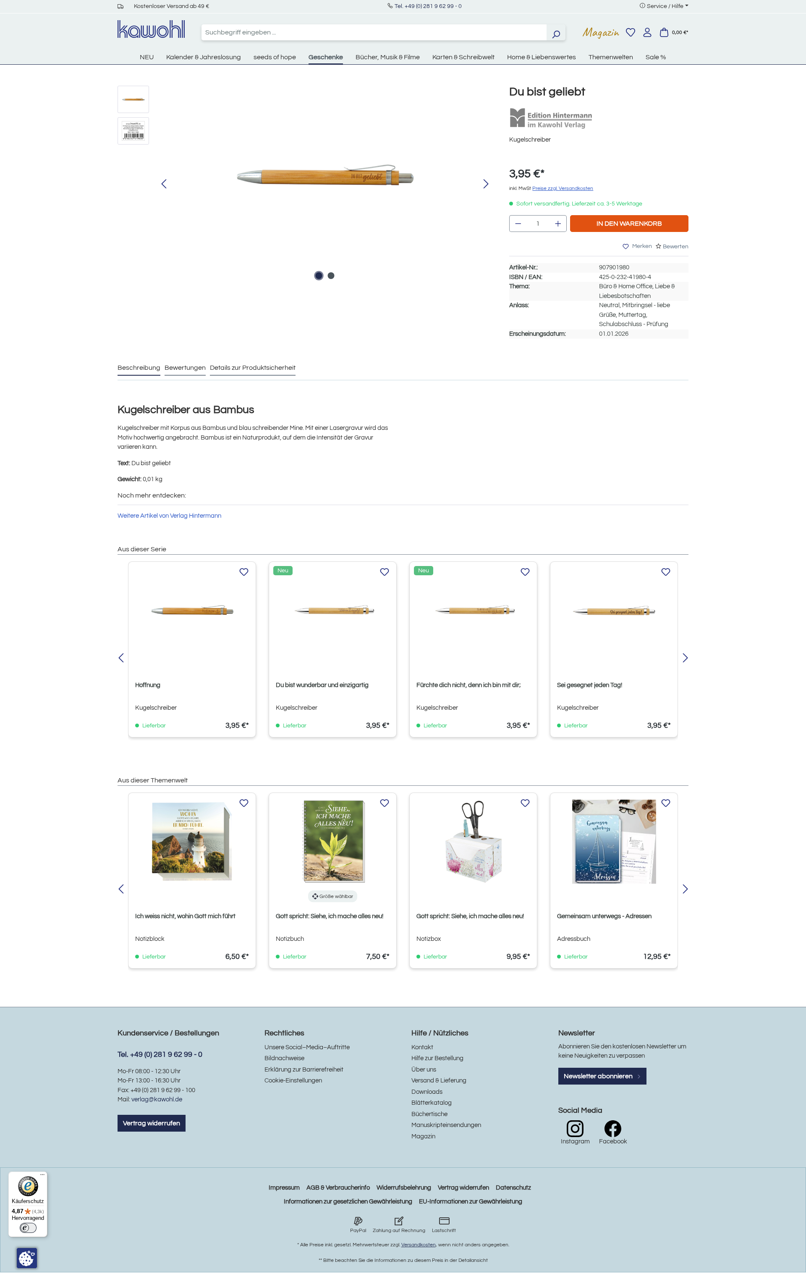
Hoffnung (147, 685)
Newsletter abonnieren (599, 1076)
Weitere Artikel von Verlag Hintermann (169, 516)
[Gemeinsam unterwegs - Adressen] (614, 841)
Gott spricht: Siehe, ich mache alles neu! (329, 916)
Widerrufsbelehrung (404, 1188)
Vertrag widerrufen (151, 1123)
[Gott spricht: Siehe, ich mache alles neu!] (332, 841)
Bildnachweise (284, 1058)
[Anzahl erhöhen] (558, 223)
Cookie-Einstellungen (293, 1080)
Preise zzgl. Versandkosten (562, 188)
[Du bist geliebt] (325, 176)
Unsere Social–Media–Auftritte (307, 1047)
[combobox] (374, 32)
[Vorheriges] (163, 184)
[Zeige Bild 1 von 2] (318, 275)
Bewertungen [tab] (185, 367)
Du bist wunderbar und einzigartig (322, 685)
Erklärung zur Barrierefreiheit (303, 1069)
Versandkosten (418, 1245)
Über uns (423, 1069)
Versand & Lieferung (438, 1080)
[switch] (28, 1228)
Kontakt (422, 1047)
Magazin (600, 32)
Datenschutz (513, 1188)
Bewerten (675, 247)
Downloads (426, 1092)
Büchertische (429, 1114)
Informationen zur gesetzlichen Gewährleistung (348, 1201)
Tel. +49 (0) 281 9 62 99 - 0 (428, 6)
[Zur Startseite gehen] (151, 29)
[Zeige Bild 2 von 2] (330, 275)
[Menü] (42, 1177)
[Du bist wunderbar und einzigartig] (332, 610)
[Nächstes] (486, 184)
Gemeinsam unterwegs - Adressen (604, 916)
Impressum (284, 1188)
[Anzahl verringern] (518, 223)
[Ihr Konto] (647, 32)
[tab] (139, 368)
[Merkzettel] (630, 32)
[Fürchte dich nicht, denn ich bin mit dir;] (473, 610)
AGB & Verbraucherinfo (338, 1188)
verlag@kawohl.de (156, 1099)
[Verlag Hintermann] (551, 118)
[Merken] (244, 572)
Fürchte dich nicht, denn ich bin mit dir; (468, 685)
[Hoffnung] (192, 610)
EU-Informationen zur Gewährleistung (470, 1201)
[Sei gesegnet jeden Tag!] (614, 610)
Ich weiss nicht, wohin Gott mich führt (185, 916)
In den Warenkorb (629, 223)
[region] (305, 184)
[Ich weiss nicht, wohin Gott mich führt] (192, 841)
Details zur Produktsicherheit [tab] (253, 367)
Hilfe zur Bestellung (437, 1058)
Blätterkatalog (431, 1103)
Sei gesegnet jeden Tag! (589, 685)
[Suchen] (555, 32)
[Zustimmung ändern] (27, 1258)
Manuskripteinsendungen (446, 1125)
